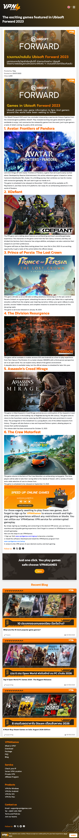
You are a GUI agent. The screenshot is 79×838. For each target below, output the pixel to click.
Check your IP (10, 768)
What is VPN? (10, 745)
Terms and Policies (12, 813)
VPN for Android (11, 791)
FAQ (6, 754)
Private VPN (10, 774)
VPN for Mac (10, 796)
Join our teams (11, 816)
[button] (69, 7)
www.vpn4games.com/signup (26, 536)
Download (9, 748)
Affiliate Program (12, 776)
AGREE (73, 835)
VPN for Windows (12, 788)
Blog (7, 757)
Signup (39, 571)
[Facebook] (14, 548)
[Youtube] (19, 548)
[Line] (22, 548)
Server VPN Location (13, 771)
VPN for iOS (10, 794)
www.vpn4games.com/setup (14, 541)
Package (8, 751)
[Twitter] (16, 548)
